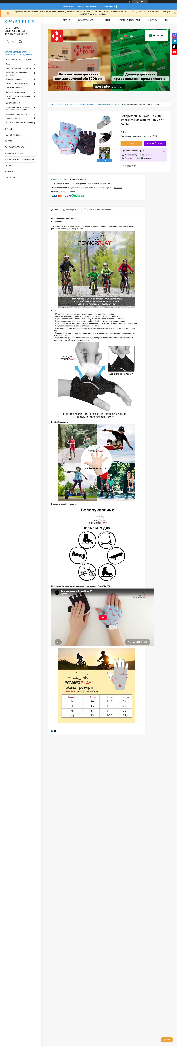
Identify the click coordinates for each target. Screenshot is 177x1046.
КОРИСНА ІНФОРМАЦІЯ (14, 153)
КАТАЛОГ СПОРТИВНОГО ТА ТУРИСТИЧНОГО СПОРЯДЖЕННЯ (18, 53)
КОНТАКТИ (152, 20)
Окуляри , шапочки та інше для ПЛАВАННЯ (18, 97)
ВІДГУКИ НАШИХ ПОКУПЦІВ (129, 20)
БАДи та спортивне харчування (18, 68)
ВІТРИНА (66, 20)
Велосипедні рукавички (84, 104)
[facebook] (52, 731)
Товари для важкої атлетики (17, 83)
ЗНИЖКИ (8, 129)
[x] (55, 731)
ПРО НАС (8, 165)
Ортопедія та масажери (15, 92)
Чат (168, 1040)
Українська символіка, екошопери (19, 122)
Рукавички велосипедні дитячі (108, 104)
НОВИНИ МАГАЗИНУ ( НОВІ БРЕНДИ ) (19, 159)
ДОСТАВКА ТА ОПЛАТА (14, 147)
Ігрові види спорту (13, 118)
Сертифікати (10, 178)
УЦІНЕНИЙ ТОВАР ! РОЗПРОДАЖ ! (19, 60)
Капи (8, 64)
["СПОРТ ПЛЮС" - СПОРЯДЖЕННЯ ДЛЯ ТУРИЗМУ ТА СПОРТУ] (20, 21)
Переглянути (109, 6)
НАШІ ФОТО (9, 172)
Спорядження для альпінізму (17, 114)
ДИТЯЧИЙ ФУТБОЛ (13, 103)
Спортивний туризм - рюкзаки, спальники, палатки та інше (18, 108)
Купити (131, 143)
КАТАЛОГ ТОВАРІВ (86, 20)
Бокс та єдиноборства (14, 88)
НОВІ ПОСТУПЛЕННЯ (13, 135)
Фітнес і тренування (14, 79)
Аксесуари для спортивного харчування (17, 74)
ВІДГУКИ (8, 141)
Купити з (150, 143)
